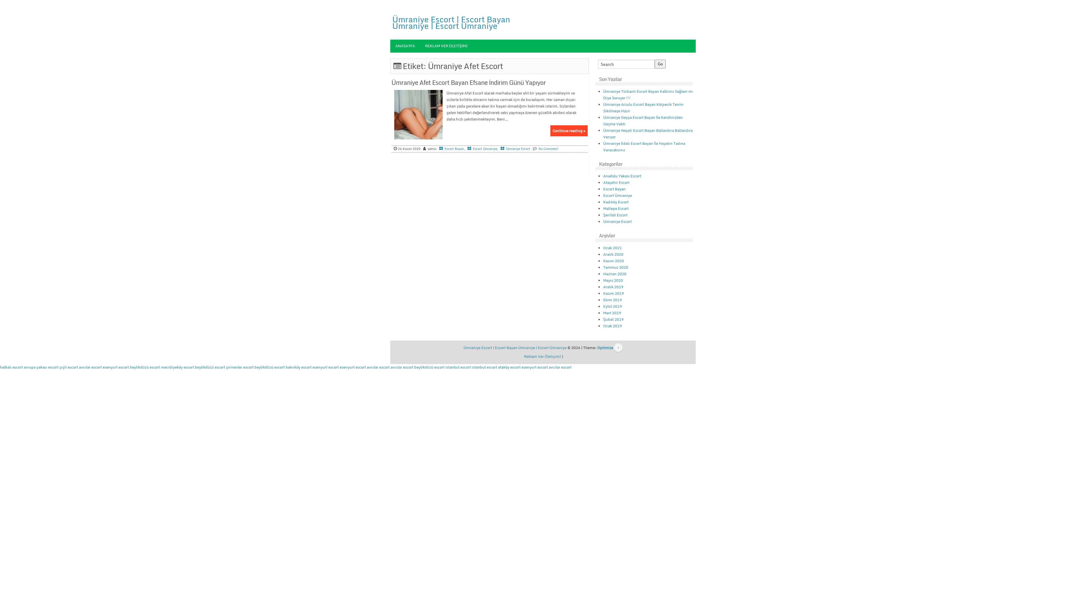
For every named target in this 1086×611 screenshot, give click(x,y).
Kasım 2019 (613, 293)
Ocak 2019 (612, 326)
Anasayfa (405, 46)
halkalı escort (11, 367)
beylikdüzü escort (145, 367)
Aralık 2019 (613, 287)
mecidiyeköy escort (177, 367)
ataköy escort (509, 367)
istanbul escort (458, 367)
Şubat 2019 (613, 319)
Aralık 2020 (613, 254)
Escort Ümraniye (485, 148)
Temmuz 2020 (615, 267)
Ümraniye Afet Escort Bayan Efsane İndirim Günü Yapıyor (468, 82)
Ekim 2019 (612, 300)
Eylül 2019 (612, 306)
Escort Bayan (454, 148)
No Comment (548, 148)
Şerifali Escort (615, 215)
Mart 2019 (612, 313)
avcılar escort (90, 367)
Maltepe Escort (616, 208)
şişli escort (68, 367)
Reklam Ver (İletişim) (446, 46)
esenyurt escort (116, 367)
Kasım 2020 (613, 261)
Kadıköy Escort (616, 202)
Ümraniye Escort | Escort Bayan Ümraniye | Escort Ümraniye (451, 22)
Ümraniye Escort (518, 148)
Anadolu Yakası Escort (622, 176)
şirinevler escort (240, 367)
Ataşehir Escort (616, 182)
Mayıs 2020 (613, 280)
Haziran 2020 (614, 274)
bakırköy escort (299, 367)
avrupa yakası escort (41, 367)
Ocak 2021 (612, 248)
